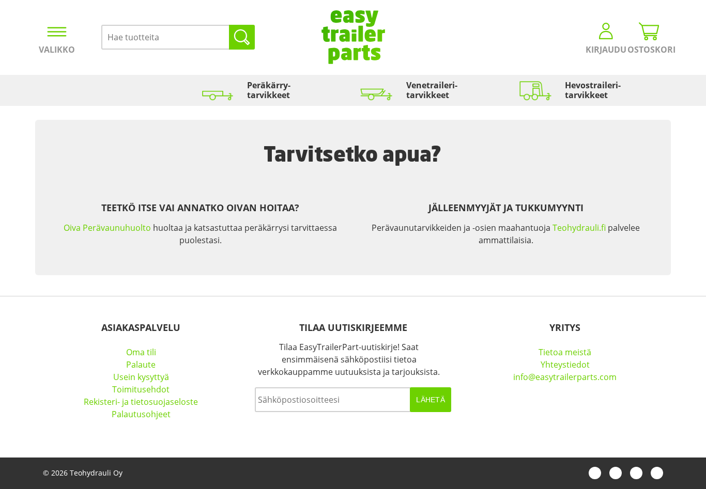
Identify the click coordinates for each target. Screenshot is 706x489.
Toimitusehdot (141, 389)
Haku (242, 37)
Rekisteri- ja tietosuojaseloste (141, 401)
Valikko (57, 49)
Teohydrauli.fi (579, 227)
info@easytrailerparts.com (565, 377)
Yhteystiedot (565, 364)
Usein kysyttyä (141, 377)
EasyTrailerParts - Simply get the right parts (353, 37)
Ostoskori (649, 49)
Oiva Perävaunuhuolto (107, 227)
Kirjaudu (606, 49)
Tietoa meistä (565, 352)
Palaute (141, 364)
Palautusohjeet (141, 414)
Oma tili (141, 352)
